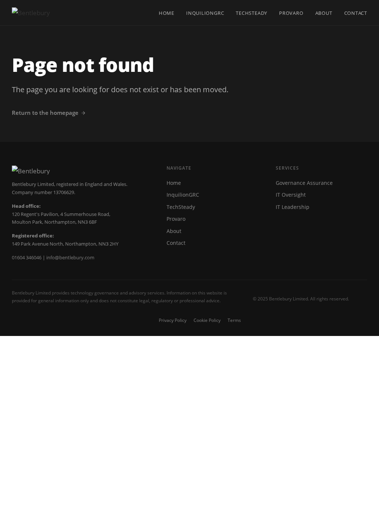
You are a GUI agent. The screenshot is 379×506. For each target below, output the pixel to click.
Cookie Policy (207, 320)
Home (166, 13)
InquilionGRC (205, 13)
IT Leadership (292, 206)
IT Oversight (291, 194)
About (323, 13)
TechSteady (251, 13)
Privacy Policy (173, 320)
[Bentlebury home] (31, 12)
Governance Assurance (304, 182)
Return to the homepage (45, 112)
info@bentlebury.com (70, 257)
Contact (355, 13)
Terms (234, 320)
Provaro (291, 13)
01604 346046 (26, 257)
